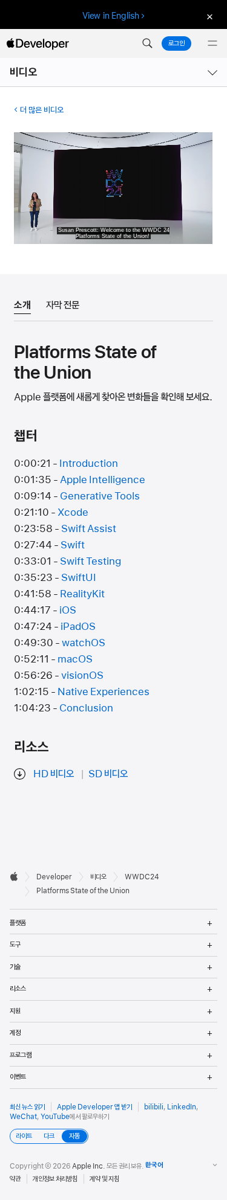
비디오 (24, 72)
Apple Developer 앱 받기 (94, 1107)
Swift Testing (90, 561)
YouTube (55, 1116)
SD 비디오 (108, 774)
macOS (75, 659)
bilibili (153, 1107)
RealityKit (82, 594)
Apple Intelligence (102, 479)
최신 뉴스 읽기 (27, 1107)
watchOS (83, 643)
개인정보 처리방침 (55, 1179)
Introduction (88, 463)
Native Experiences (104, 691)
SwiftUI (78, 577)
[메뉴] (212, 43)
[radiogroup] (49, 1136)
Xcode (73, 512)
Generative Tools (100, 496)
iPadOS (78, 626)
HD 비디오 (53, 774)
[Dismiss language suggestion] (208, 16)
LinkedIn (181, 1107)
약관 (15, 1179)
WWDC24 (142, 877)
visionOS (82, 675)
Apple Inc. (88, 1166)
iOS (67, 610)
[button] (147, 43)
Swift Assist (88, 528)
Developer (54, 877)
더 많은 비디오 (41, 110)
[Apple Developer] (37, 43)
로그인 (176, 43)
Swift (73, 545)
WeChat (23, 1116)
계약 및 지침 (104, 1179)
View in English (110, 16)
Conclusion (86, 708)
